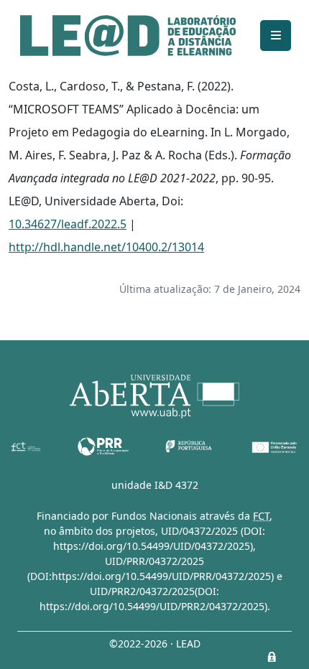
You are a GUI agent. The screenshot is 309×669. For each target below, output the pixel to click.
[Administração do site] (272, 657)
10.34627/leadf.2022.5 (67, 224)
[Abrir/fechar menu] (275, 35)
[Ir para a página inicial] (128, 35)
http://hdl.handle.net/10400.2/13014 (106, 247)
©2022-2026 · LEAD (154, 643)
